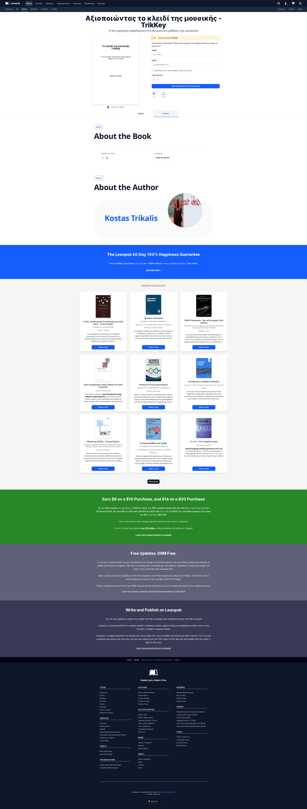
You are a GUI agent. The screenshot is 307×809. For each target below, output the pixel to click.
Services (77, 3)
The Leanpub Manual (146, 723)
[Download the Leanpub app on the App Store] (153, 801)
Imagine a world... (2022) (186, 720)
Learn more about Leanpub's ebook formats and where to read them (153, 591)
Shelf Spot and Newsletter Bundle (113, 735)
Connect (101, 3)
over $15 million (148, 528)
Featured (8, 9)
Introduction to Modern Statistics (204, 381)
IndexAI (102, 729)
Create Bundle (143, 698)
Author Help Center (145, 718)
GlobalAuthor (105, 726)
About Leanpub (144, 759)
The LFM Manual (144, 726)
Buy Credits (181, 695)
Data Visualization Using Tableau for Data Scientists (103, 386)
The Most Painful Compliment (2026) (190, 712)
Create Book (143, 695)
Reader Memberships (185, 692)
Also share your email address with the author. (173, 70)
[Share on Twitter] (102, 157)
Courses (44, 9)
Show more (153, 482)
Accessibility (143, 748)
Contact (141, 765)
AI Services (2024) (184, 718)
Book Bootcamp (106, 754)
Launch (291, 9)
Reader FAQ (181, 698)
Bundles (34, 9)
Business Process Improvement (153, 385)
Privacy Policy (182, 743)
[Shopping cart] (293, 3)
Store (29, 3)
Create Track (143, 704)
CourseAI (103, 723)
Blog (140, 762)
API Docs (141, 732)
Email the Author (163, 158)
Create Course (144, 701)
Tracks (54, 9)
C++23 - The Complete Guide (204, 441)
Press (140, 768)
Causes (141, 745)
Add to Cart (103, 347)
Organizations (63, 3)
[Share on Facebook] (107, 157)
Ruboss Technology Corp (166, 792)
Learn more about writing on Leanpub (153, 535)
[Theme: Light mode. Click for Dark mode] (286, 3)
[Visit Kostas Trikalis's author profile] (185, 210)
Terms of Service (183, 737)
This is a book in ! (168, 38)
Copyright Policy (183, 740)
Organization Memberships (110, 765)
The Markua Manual (146, 729)
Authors (38, 3)
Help (300, 9)
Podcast (281, 9)
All (17, 9)
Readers (50, 3)
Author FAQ (142, 715)
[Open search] (279, 3)
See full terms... (153, 270)
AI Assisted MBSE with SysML (153, 443)
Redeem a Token (106, 713)
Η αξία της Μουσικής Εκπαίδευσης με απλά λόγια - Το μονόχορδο (103, 322)
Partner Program (144, 743)
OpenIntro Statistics (153, 318)
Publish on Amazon (107, 738)
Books (24, 9)
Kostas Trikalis (117, 107)
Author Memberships (146, 692)
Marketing (89, 3)
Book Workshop (106, 751)
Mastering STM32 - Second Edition (103, 441)
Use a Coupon (105, 710)
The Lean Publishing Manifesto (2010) (191, 726)
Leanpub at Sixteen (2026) (187, 715)
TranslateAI (104, 741)
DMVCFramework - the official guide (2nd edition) (204, 321)
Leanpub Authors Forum (147, 720)
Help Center (181, 701)
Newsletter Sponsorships (110, 732)
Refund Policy (182, 745)
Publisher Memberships (109, 768)
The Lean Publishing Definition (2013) (191, 723)
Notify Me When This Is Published (186, 86)
